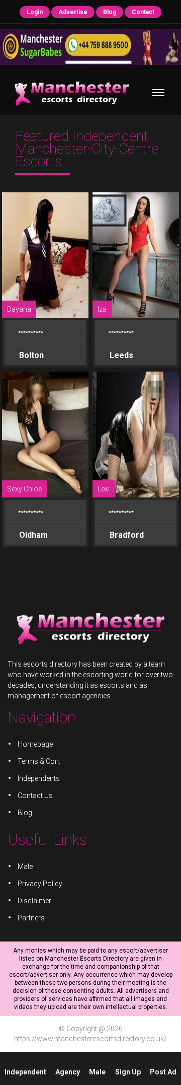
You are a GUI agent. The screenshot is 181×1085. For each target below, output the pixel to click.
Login (35, 12)
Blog (109, 12)
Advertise (72, 12)
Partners (31, 918)
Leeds (120, 355)
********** (30, 333)
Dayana (19, 309)
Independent (25, 1072)
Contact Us (35, 795)
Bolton (30, 355)
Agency (67, 1072)
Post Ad (163, 1072)
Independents (39, 778)
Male (97, 1072)
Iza (102, 309)
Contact (143, 12)
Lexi (104, 489)
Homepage (35, 744)
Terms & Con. (39, 761)
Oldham (32, 535)
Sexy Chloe (24, 489)
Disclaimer (34, 901)
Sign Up (128, 1072)
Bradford (126, 535)
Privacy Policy (40, 884)
